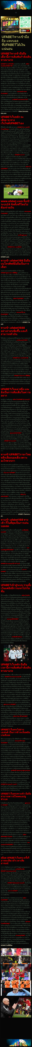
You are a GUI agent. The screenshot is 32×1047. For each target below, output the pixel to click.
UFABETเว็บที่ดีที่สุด (6, 945)
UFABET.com (5, 257)
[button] (16, 12)
